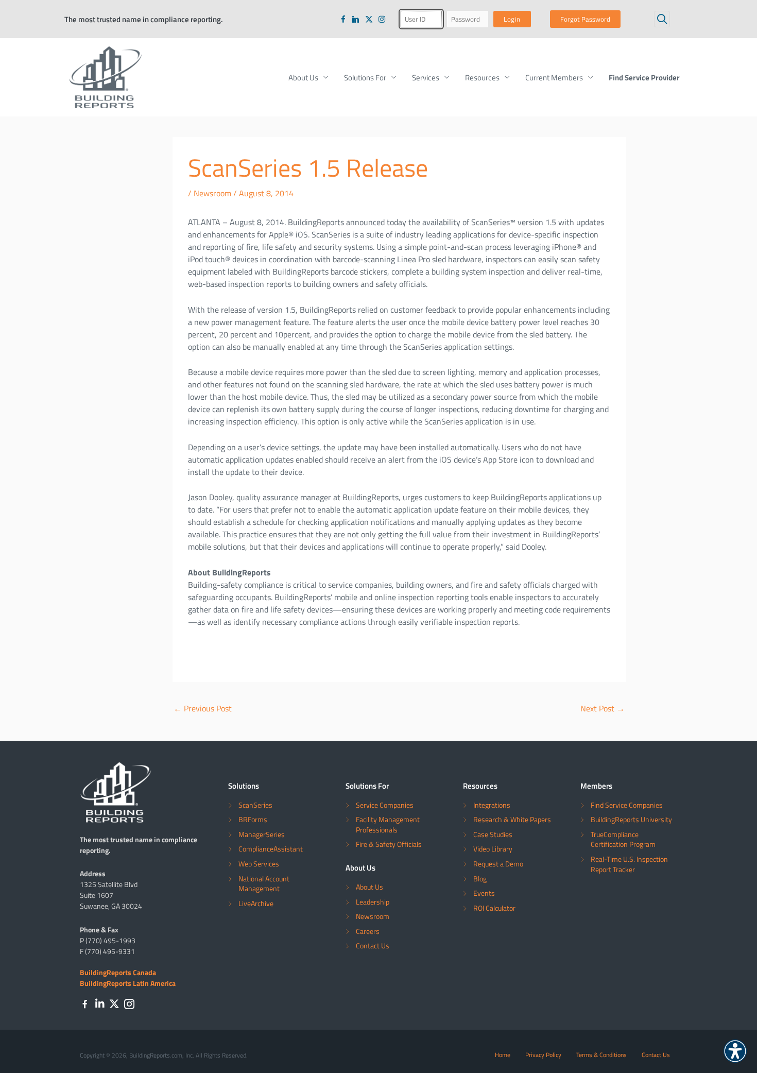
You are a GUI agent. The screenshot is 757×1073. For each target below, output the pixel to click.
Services (425, 77)
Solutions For (365, 77)
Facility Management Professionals (388, 824)
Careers (368, 931)
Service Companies (385, 805)
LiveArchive (255, 903)
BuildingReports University (631, 819)
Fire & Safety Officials (389, 844)
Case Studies (492, 834)
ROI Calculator (494, 908)
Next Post (602, 708)
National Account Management (263, 884)
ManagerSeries (261, 834)
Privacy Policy (543, 1054)
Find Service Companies (627, 805)
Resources (482, 77)
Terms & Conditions (601, 1054)
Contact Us (372, 945)
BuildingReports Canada (118, 972)
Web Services (258, 863)
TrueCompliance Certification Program (623, 839)
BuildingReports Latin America (128, 983)
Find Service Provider (644, 77)
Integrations (491, 805)
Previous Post (203, 708)
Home (502, 1054)
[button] (662, 19)
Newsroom (212, 193)
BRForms (252, 819)
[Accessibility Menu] (735, 1051)
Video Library (492, 849)
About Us (303, 77)
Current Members (554, 77)
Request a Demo (498, 863)
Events (484, 893)
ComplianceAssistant (270, 849)
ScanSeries (255, 805)
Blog (480, 878)
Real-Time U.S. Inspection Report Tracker (629, 864)
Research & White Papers (512, 819)
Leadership (372, 902)
